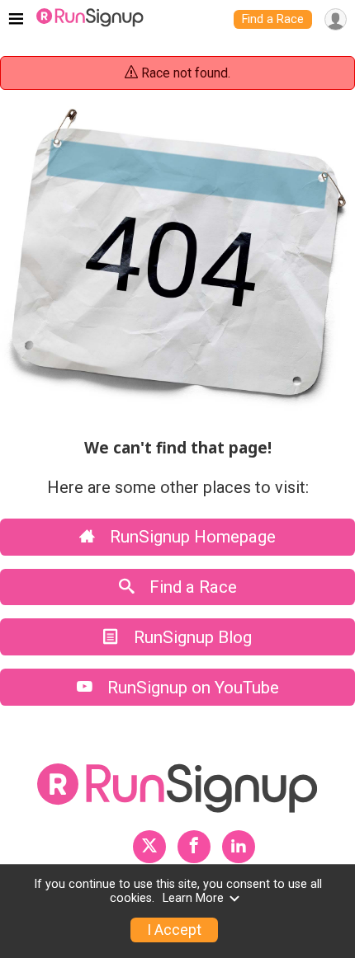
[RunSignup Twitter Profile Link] (149, 846)
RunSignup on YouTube (191, 687)
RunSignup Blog (191, 637)
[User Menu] (335, 19)
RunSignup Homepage (191, 537)
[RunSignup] (90, 19)
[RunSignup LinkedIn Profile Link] (238, 846)
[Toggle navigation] (16, 20)
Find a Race (273, 19)
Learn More (193, 898)
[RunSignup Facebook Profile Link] (194, 846)
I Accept (174, 930)
